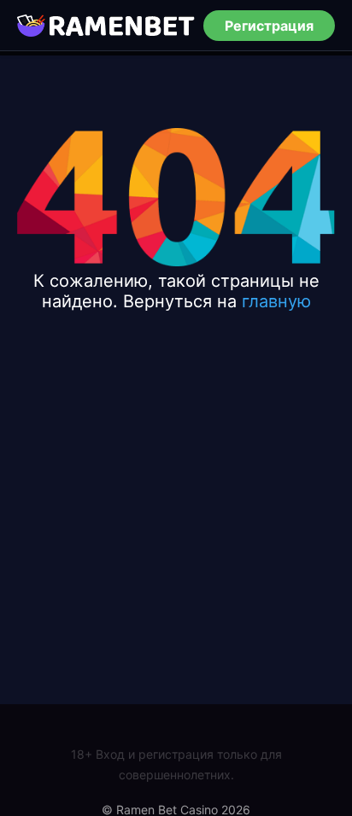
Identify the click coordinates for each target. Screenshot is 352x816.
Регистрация (269, 25)
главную (276, 301)
